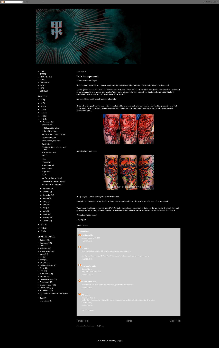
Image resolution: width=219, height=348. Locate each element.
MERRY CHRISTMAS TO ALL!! (53, 134)
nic (82, 248)
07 (42, 231)
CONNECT (44, 91)
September (47, 195)
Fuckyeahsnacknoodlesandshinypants (54, 293)
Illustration (44, 243)
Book (42, 260)
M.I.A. (44, 175)
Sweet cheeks (47, 168)
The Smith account (49, 152)
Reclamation (44, 282)
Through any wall (48, 165)
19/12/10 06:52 (87, 241)
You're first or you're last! (51, 141)
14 (42, 106)
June (45, 205)
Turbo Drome (44, 274)
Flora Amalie (86, 266)
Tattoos (85, 226)
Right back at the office (50, 128)
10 (42, 119)
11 (42, 116)
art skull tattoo (86, 282)
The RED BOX (45, 251)
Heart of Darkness (46, 279)
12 (42, 113)
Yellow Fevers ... (48, 125)
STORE (43, 85)
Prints (42, 268)
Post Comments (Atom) (95, 326)
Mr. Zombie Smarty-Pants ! (52, 178)
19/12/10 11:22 (87, 259)
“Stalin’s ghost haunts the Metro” (54, 181)
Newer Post (82, 321)
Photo (42, 246)
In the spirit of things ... (50, 131)
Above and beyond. (49, 138)
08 (42, 228)
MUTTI (44, 156)
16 (42, 100)
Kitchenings (46, 162)
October (46, 192)
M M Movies (44, 301)
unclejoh (84, 235)
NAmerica (43, 248)
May (44, 208)
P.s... (44, 159)
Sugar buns (46, 172)
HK (41, 257)
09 (42, 225)
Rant (41, 271)
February (46, 217)
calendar (43, 277)
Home (129, 321)
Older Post (175, 321)
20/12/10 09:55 (87, 306)
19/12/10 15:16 (87, 274)
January (46, 221)
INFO (42, 88)
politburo (43, 262)
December (47, 122)
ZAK (82, 295)
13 (42, 109)
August (45, 198)
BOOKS (43, 80)
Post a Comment (88, 310)
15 (42, 103)
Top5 (41, 298)
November (47, 189)
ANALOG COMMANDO (160, 210)
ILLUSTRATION (46, 77)
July (44, 201)
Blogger (119, 341)
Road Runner (44, 290)
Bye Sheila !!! (47, 144)
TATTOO (43, 74)
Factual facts (45, 288)
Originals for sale (46, 285)
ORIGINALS (44, 83)
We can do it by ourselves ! (52, 184)
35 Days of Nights (46, 265)
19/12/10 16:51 (87, 288)
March (45, 214)
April (44, 211)
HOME (42, 71)
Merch (42, 254)
